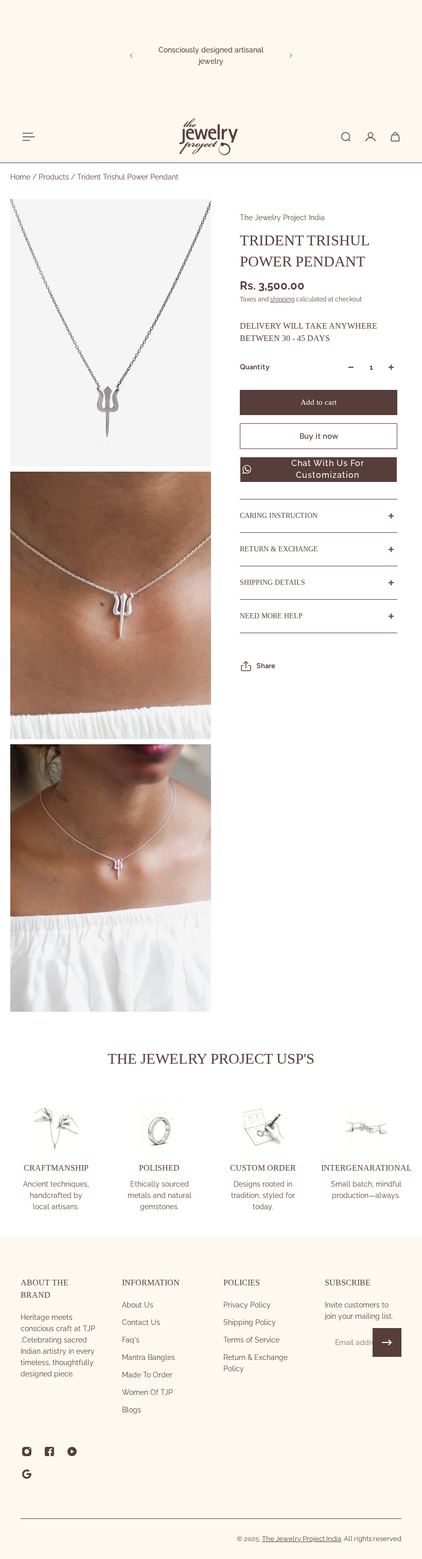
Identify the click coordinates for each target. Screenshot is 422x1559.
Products (55, 177)
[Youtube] (72, 1451)
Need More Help (271, 616)
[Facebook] (49, 1451)
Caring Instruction (279, 515)
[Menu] (26, 137)
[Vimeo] (26, 1474)
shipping (282, 299)
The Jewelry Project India (282, 217)
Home (21, 177)
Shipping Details (272, 582)
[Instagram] (26, 1451)
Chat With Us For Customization (327, 469)
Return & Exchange (279, 549)
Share (265, 665)
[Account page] (370, 137)
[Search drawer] (345, 137)
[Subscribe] (387, 1342)
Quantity (255, 367)
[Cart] (395, 137)
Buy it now (319, 436)
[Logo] (208, 136)
